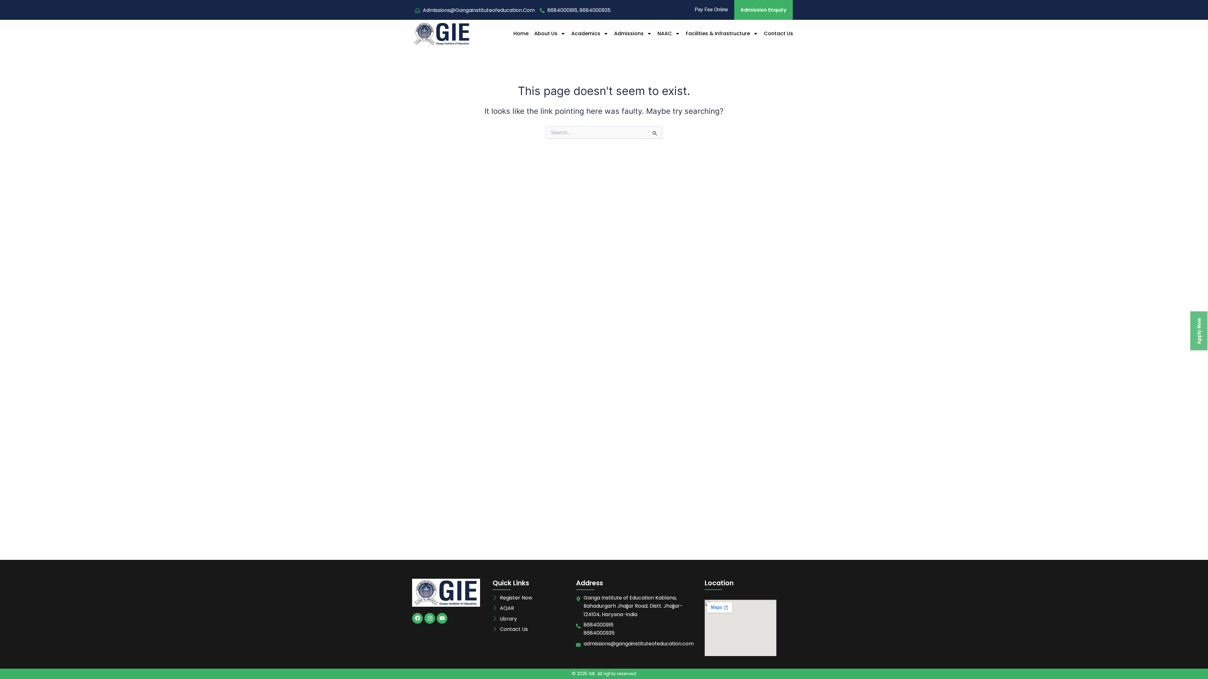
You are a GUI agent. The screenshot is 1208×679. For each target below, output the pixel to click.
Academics (585, 33)
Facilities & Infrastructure (718, 33)
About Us (545, 33)
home (520, 33)
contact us (778, 33)
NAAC (664, 33)
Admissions (629, 33)
